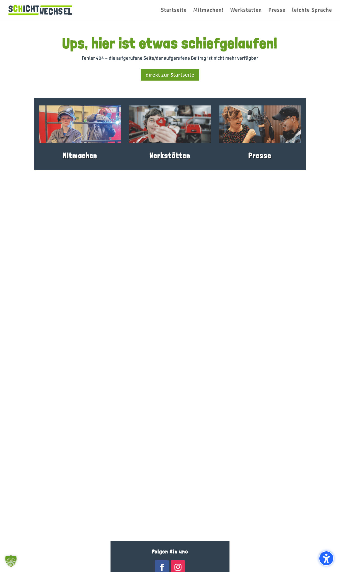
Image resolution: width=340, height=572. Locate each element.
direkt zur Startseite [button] (170, 74)
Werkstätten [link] (170, 155)
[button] (11, 561)
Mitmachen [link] (80, 155)
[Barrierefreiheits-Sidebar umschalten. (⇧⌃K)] (326, 558)
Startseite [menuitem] (174, 10)
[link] (40, 9)
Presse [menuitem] (276, 10)
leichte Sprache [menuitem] (312, 10)
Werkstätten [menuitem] (246, 10)
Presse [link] (259, 155)
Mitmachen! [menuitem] (208, 10)
